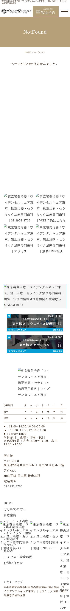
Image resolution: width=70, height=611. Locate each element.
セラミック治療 (17, 521)
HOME (28, 52)
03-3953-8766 (13, 486)
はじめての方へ (15, 509)
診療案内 (10, 515)
